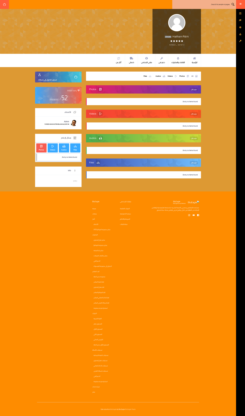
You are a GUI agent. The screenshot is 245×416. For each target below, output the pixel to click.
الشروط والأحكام (125, 219)
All (192, 76)
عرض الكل (194, 89)
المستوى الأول (98, 329)
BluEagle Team (130, 409)
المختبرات (95, 235)
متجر (93, 392)
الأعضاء (96, 224)
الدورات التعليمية (125, 208)
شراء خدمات (96, 387)
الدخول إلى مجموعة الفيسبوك (103, 266)
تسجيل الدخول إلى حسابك (47, 80)
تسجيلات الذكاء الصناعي (101, 366)
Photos (182, 76)
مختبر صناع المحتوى (99, 240)
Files (145, 76)
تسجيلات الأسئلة (97, 350)
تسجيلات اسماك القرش (101, 371)
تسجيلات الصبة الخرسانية (101, 355)
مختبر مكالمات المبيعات (100, 256)
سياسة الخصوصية (125, 214)
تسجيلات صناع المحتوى (100, 360)
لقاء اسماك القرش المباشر (101, 303)
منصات (94, 214)
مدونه (94, 208)
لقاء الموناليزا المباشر (99, 292)
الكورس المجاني (98, 339)
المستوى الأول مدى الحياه (101, 345)
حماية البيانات (123, 224)
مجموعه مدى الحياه (99, 277)
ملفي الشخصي (146, 62)
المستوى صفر (98, 324)
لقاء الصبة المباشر (99, 282)
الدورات (94, 313)
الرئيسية (194, 62)
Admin (66, 122)
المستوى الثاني (98, 334)
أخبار (93, 219)
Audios (158, 76)
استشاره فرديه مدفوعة (100, 308)
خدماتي (131, 62)
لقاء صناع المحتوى (99, 287)
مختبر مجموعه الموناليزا (100, 245)
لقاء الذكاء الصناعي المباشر (101, 298)
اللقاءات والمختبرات (178, 62)
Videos (170, 76)
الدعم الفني (97, 261)
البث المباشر (95, 271)
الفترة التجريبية (98, 319)
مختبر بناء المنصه (98, 250)
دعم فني (161, 62)
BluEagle (113, 409)
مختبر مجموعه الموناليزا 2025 (102, 229)
